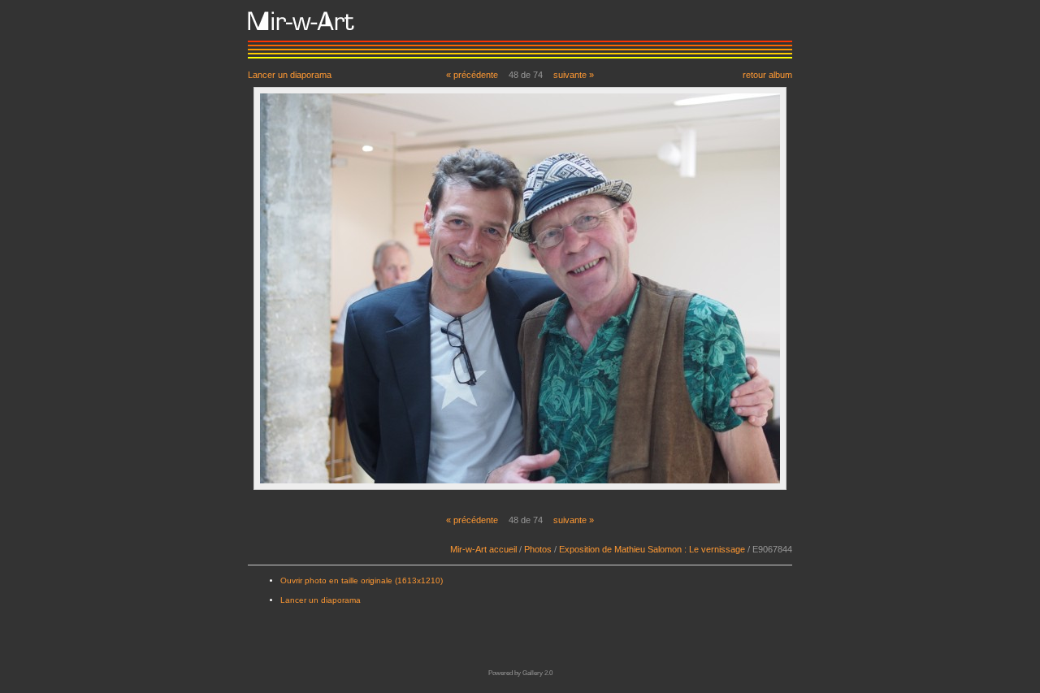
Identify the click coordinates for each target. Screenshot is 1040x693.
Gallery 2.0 (537, 673)
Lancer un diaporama (290, 74)
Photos (538, 549)
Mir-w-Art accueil (483, 549)
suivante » (573, 75)
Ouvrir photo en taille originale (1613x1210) (361, 580)
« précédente (472, 75)
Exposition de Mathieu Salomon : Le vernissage (652, 549)
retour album (767, 74)
